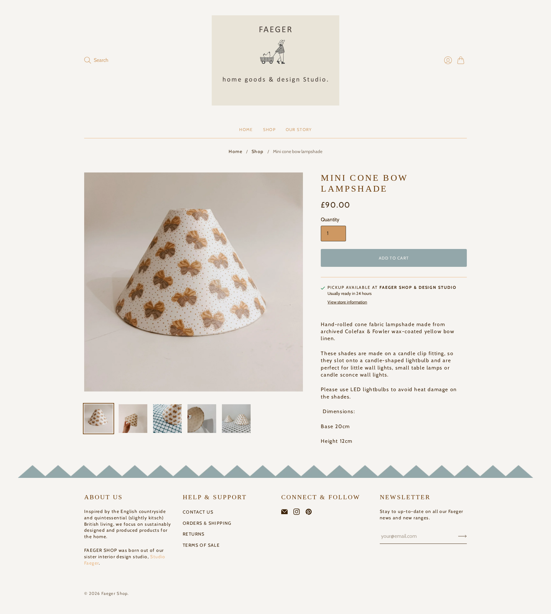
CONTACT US (198, 512)
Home (246, 129)
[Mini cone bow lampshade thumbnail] (98, 418)
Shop (269, 129)
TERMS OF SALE (201, 545)
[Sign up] (462, 536)
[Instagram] (296, 513)
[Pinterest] (308, 513)
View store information (347, 302)
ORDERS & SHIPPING (207, 523)
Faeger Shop (114, 593)
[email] (284, 513)
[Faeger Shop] (275, 60)
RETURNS (194, 534)
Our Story (299, 129)
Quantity (330, 219)
